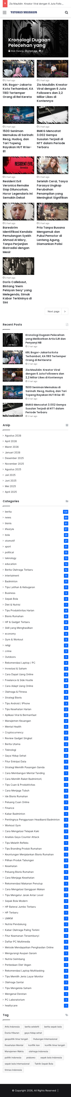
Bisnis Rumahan (14, 616)
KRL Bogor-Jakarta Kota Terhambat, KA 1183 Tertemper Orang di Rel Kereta (18, 91)
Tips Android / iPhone (17, 703)
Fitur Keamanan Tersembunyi (22, 935)
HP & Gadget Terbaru (17, 622)
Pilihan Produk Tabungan (19, 860)
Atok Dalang (17, 51)
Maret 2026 (12, 446)
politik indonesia (13, 1057)
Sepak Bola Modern (16, 900)
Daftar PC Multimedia (17, 941)
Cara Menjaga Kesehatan (19, 877)
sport (8, 546)
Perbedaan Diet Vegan (18, 964)
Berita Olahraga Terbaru (19, 569)
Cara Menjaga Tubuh (17, 790)
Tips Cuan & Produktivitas (20, 784)
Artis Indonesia (12, 1026)
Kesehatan (11, 866)
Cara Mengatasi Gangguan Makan (25, 889)
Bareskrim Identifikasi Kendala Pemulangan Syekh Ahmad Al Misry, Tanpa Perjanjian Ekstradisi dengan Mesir (17, 240)
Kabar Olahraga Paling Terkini (22, 930)
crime (8, 651)
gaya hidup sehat (33, 1032)
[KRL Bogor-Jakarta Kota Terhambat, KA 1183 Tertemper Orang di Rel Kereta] (18, 69)
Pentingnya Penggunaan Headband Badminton (32, 819)
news (8, 517)
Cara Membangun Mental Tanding (25, 773)
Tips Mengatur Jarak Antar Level (24, 895)
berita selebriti (32, 1026)
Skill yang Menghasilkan (19, 627)
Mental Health (13, 726)
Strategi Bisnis (13, 697)
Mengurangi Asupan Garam (21, 953)
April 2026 (11, 441)
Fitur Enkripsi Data (15, 761)
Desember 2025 (14, 458)
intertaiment (12, 575)
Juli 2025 (10, 475)
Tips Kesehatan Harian (18, 709)
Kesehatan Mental (14, 1045)
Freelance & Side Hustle (19, 680)
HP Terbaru (11, 912)
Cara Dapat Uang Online (19, 674)
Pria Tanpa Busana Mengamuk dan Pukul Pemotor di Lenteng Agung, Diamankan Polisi (51, 236)
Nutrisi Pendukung (15, 924)
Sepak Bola (11, 598)
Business (10, 593)
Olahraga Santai (14, 982)
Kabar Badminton (15, 813)
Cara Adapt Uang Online (19, 685)
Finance (9, 808)
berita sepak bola (53, 1026)
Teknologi (10, 749)
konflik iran (34, 1045)
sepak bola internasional (17, 1063)
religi (7, 645)
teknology (10, 558)
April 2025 (11, 491)
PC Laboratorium (15, 999)
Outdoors (10, 656)
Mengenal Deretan (16, 993)
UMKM (9, 918)
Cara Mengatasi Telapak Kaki (22, 831)
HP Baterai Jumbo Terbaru (20, 906)
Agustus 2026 (13, 435)
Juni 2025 (10, 480)
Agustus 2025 (13, 469)
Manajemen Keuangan (18, 720)
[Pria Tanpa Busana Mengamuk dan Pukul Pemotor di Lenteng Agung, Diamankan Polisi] (52, 211)
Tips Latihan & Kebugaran (20, 587)
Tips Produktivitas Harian (19, 610)
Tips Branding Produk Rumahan (23, 848)
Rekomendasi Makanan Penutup (24, 883)
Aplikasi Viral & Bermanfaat (20, 715)
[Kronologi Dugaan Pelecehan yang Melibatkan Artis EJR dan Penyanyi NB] (35, 38)
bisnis (8, 523)
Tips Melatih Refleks (16, 842)
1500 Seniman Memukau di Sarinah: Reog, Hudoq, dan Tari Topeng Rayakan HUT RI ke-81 (18, 141)
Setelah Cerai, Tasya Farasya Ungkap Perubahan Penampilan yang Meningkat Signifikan (52, 189)
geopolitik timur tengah (16, 1039)
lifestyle (9, 529)
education (11, 563)
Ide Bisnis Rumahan (16, 796)
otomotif (10, 540)
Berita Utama (12, 744)
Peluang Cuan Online (17, 802)
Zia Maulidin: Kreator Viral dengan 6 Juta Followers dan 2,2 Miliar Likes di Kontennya (52, 93)
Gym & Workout (14, 639)
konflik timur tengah (55, 1045)
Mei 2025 (10, 486)
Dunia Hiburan (12, 1032)
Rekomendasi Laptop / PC (20, 662)
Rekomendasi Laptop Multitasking (24, 970)
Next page (54, 311)
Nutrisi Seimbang (15, 959)
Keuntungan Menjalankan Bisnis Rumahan (29, 854)
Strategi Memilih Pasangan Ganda (25, 767)
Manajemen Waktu (14, 1051)
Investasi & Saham (16, 668)
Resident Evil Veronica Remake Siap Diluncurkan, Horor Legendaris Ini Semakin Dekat (18, 189)
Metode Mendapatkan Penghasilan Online (29, 947)
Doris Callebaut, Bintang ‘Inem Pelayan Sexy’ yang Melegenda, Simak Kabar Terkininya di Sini (17, 292)
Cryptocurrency (14, 732)
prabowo (30, 1057)
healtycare (11, 1005)
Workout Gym (13, 825)
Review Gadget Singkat (18, 738)
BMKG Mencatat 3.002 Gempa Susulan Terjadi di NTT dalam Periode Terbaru (51, 139)
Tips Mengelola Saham (18, 988)
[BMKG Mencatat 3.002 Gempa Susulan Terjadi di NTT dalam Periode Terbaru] (52, 115)
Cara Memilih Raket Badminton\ (23, 778)
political (9, 552)
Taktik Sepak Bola (44, 1063)
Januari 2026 (12, 452)
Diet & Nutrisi (12, 604)
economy (10, 633)
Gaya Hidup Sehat (15, 755)
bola (7, 534)
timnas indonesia (13, 1069)
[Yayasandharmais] (23, 12)
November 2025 (14, 463)
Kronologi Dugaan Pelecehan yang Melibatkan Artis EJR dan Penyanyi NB (45, 338)
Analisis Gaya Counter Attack (22, 837)
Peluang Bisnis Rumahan (19, 871)
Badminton (11, 581)
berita (8, 511)
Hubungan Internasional (45, 1039)
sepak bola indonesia (51, 1057)
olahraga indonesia (38, 1051)
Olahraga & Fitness (16, 691)
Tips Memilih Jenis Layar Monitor (24, 976)
